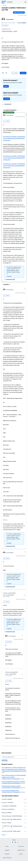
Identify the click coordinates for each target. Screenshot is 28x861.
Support (21, 853)
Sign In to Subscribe (19, 12)
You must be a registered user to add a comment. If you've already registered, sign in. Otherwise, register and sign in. (14, 270)
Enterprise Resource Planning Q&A (11, 778)
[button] (3, 25)
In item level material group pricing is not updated (13, 781)
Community (9, 2)
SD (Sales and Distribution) (7, 31)
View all (3, 834)
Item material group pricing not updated (11, 786)
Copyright (7, 850)
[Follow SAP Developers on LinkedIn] (17, 842)
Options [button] (25, 12)
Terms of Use (21, 846)
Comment (23, 73)
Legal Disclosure (21, 850)
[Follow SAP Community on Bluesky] (12, 842)
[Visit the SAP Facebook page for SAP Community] (10, 842)
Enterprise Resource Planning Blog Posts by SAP (14, 771)
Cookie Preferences (7, 857)
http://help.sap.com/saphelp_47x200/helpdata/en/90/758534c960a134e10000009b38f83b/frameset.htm (14, 138)
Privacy (7, 846)
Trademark (7, 853)
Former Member (10, 19)
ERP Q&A (4, 5)
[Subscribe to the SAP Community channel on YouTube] (15, 842)
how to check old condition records (10, 790)
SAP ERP (15, 31)
